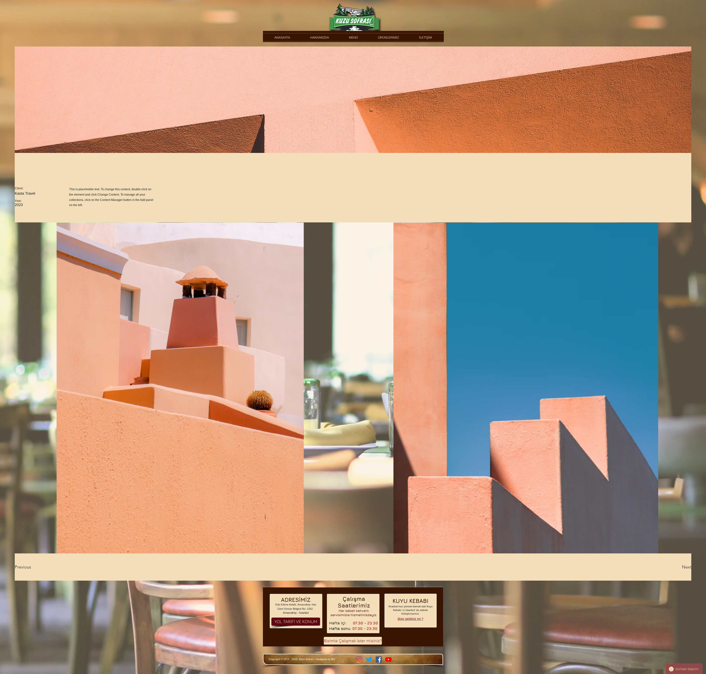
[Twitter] (369, 659)
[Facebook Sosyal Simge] (379, 659)
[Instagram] (359, 659)
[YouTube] (388, 659)
